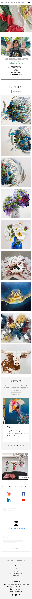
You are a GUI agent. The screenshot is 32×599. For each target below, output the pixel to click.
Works (16, 571)
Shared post (16, 547)
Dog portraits (16, 575)
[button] (29, 2)
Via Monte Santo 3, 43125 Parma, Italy (17, 584)
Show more (16, 91)
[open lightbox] (15, 466)
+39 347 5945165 (17, 589)
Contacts (16, 578)
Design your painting (16, 573)
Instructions (16, 394)
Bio (16, 568)
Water (8, 427)
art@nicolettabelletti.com (17, 587)
